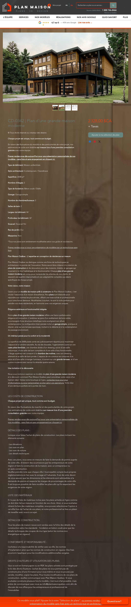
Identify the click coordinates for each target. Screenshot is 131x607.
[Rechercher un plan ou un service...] (113, 5)
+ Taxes (93, 126)
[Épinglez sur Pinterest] (94, 141)
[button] (8, 17)
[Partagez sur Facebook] (89, 141)
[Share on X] (99, 141)
